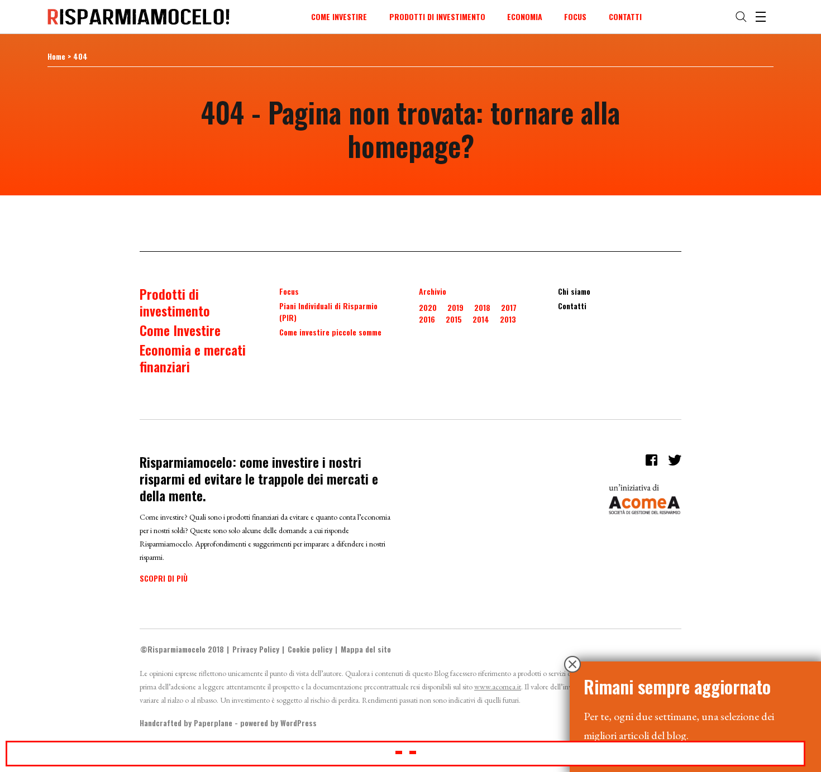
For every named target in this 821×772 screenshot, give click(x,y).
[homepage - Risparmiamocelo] (138, 16)
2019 (455, 307)
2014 (480, 319)
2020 (428, 307)
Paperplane (213, 722)
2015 (454, 319)
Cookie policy (310, 649)
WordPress (298, 722)
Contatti (625, 16)
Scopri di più (164, 578)
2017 (509, 307)
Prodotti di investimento (437, 16)
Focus (575, 16)
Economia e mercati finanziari (193, 357)
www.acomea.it (497, 687)
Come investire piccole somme (330, 332)
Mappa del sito (366, 649)
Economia (524, 16)
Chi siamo (574, 291)
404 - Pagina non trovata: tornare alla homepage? (410, 128)
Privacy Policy (255, 649)
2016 (427, 319)
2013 (508, 319)
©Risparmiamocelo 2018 (182, 649)
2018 (482, 307)
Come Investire (339, 16)
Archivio (432, 291)
